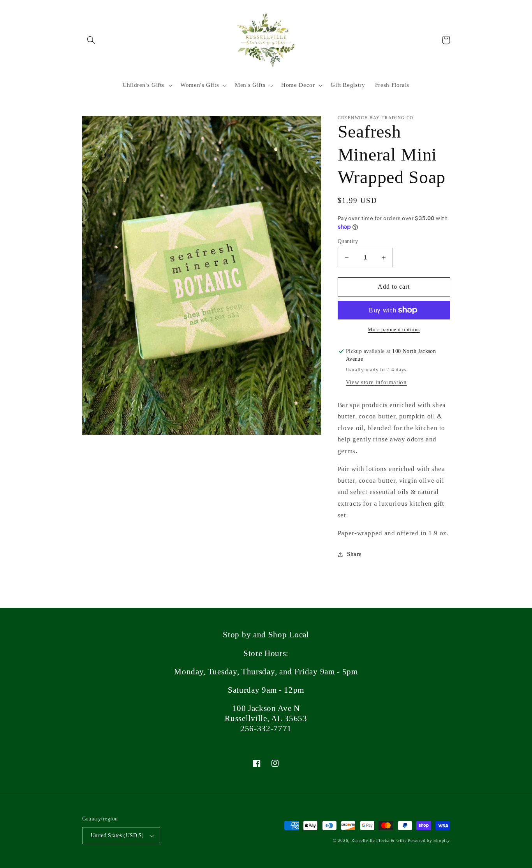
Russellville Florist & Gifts (379, 840)
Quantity (348, 241)
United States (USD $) (117, 835)
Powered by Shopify (429, 840)
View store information (376, 382)
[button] (91, 40)
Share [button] (354, 554)
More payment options (394, 329)
